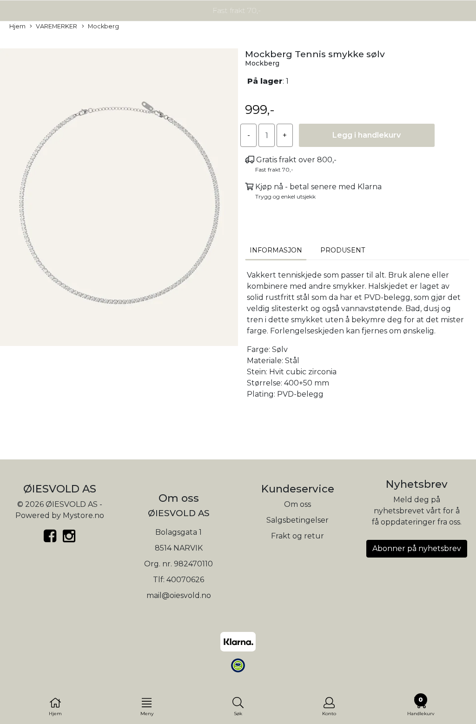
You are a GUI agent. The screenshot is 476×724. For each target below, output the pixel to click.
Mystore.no (83, 515)
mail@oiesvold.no (178, 595)
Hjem (17, 26)
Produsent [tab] (342, 250)
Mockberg (103, 26)
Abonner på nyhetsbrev (416, 548)
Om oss (297, 504)
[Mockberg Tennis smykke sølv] (119, 198)
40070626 (185, 579)
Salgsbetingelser (297, 520)
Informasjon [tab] (276, 250)
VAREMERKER (56, 26)
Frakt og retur (297, 535)
